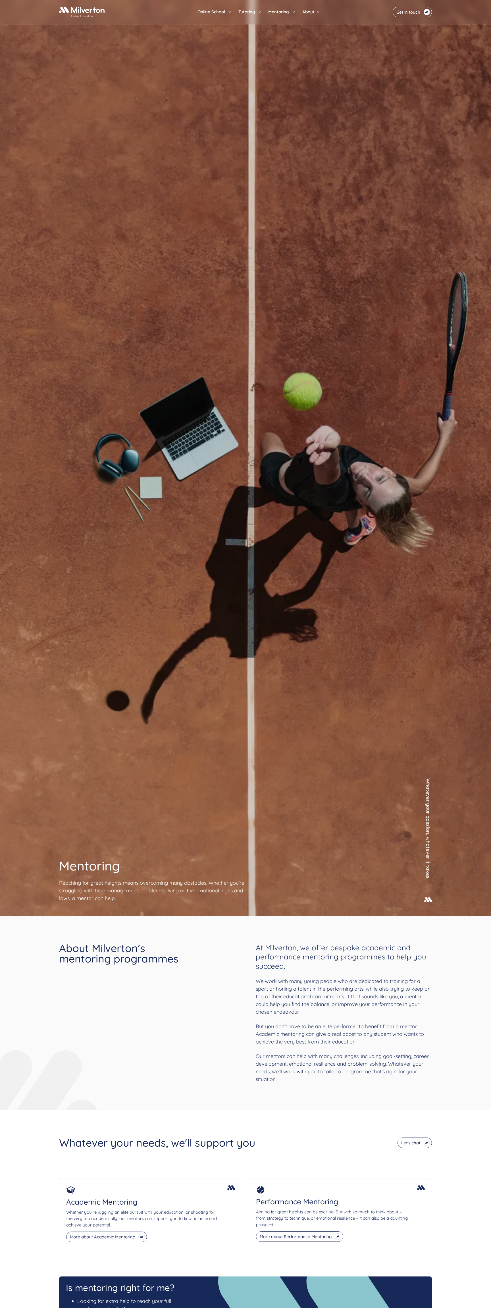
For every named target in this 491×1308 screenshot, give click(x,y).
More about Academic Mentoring (102, 1237)
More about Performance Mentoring (296, 1236)
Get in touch (408, 12)
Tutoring (246, 11)
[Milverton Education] (82, 12)
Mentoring (278, 11)
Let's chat (410, 1142)
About (308, 11)
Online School (211, 11)
